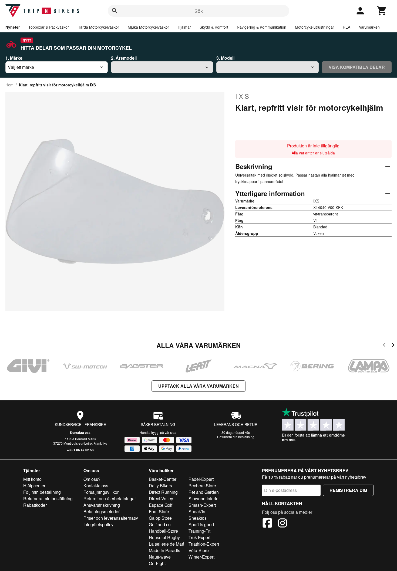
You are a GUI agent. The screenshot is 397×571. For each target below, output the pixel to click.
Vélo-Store (199, 550)
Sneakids (198, 518)
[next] (393, 345)
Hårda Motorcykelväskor (98, 27)
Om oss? (91, 479)
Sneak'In (197, 511)
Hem (9, 84)
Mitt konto (32, 479)
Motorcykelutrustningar (314, 27)
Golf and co (160, 524)
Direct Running (163, 492)
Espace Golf (160, 505)
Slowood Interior (204, 498)
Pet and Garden (204, 492)
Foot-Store (159, 511)
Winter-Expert (201, 557)
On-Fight (157, 563)
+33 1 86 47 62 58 (80, 449)
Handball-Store (163, 531)
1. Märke (13, 58)
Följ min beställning (42, 492)
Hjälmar (184, 27)
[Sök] (115, 11)
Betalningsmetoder (101, 511)
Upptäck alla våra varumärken (198, 386)
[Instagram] (282, 524)
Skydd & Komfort (214, 27)
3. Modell (225, 58)
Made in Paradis (164, 550)
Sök (198, 10)
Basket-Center (162, 479)
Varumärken (369, 27)
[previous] (384, 345)
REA (346, 27)
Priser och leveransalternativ (110, 518)
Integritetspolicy (98, 524)
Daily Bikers (160, 485)
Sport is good (201, 524)
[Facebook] (267, 524)
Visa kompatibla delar (357, 67)
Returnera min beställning (48, 498)
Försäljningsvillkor (101, 492)
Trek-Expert (199, 537)
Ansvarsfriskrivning (101, 505)
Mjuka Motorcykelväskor (148, 27)
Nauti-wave (160, 557)
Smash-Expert (202, 505)
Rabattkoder (35, 505)
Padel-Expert (201, 479)
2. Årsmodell (124, 58)
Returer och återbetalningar (109, 498)
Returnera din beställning (235, 436)
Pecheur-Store (202, 485)
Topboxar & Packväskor (48, 27)
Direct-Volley (161, 498)
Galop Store (160, 518)
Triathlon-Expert (204, 544)
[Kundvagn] (381, 10)
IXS (243, 96)
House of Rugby (164, 537)
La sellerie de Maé (166, 544)
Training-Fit (199, 531)
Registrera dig (348, 490)
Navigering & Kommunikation (261, 27)
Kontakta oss (80, 432)
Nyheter (12, 27)
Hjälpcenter (34, 485)
